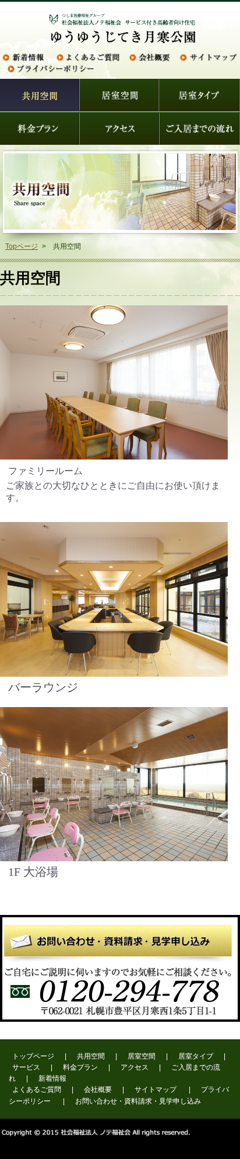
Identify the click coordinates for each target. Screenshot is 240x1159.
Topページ (21, 246)
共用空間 (91, 1056)
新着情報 (52, 1078)
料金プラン (80, 1067)
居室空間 (142, 1056)
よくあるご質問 (36, 1089)
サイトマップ (156, 1089)
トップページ (33, 1056)
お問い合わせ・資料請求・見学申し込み (138, 1101)
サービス (26, 1067)
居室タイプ (195, 1056)
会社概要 (98, 1089)
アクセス (135, 1067)
